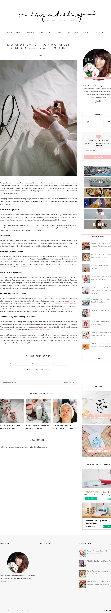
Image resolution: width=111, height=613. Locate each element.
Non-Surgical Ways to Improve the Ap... (38, 427)
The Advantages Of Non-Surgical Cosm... (64, 427)
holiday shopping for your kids (40, 330)
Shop (76, 32)
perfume (47, 370)
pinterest (98, 125)
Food (60, 32)
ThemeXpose (12, 610)
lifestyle (41, 370)
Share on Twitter (42, 364)
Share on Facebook (20, 364)
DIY (68, 32)
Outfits (41, 32)
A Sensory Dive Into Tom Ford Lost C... (10, 427)
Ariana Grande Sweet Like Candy (64, 303)
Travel (51, 32)
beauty (35, 370)
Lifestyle (30, 32)
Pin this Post (61, 364)
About (19, 32)
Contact (86, 32)
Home (9, 32)
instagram (87, 125)
